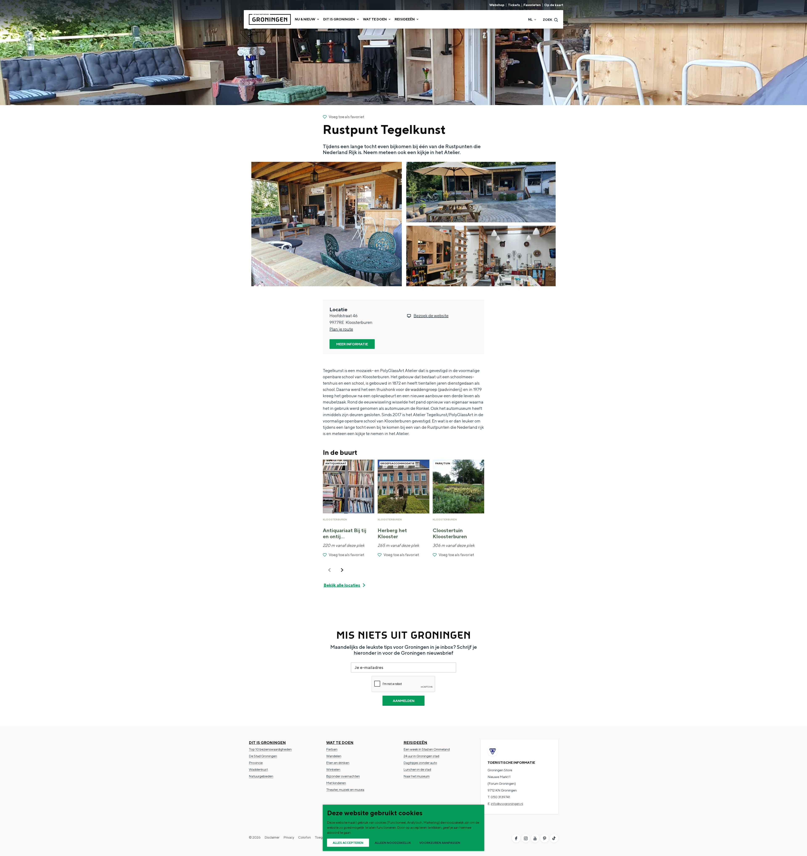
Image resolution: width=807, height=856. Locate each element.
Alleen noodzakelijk (393, 842)
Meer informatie (352, 344)
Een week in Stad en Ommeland (427, 749)
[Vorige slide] (329, 570)
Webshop (496, 5)
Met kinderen (336, 783)
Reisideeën (415, 742)
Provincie (256, 763)
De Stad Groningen (263, 756)
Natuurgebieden (261, 776)
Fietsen (331, 749)
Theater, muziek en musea (345, 790)
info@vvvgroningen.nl (507, 804)
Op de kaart (553, 5)
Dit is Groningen (267, 742)
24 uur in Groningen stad (421, 756)
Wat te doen (339, 742)
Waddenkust (258, 770)
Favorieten (532, 5)
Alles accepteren (348, 842)
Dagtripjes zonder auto (420, 763)
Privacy (289, 837)
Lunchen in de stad (417, 770)
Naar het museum (417, 776)
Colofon (304, 837)
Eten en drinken (337, 763)
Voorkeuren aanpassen (439, 842)
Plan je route (341, 329)
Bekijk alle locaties (342, 585)
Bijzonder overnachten (343, 776)
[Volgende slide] (342, 570)
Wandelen (333, 756)
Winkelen (333, 770)
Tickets (514, 5)
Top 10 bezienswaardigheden (270, 749)
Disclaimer (272, 837)
